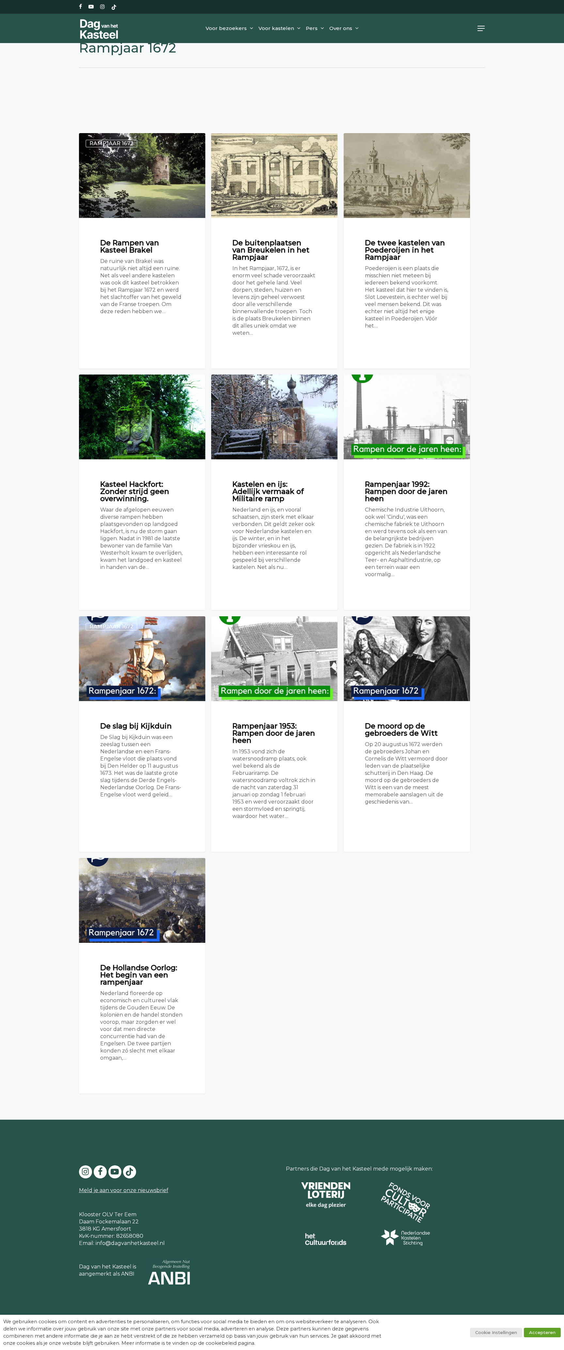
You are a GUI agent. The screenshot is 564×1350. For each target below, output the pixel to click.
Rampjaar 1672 (111, 143)
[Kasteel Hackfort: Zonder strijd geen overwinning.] (142, 492)
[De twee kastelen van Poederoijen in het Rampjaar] (407, 251)
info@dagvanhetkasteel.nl (130, 1243)
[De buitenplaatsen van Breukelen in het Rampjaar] (274, 250)
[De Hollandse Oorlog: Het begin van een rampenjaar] (142, 975)
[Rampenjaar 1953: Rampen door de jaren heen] (274, 733)
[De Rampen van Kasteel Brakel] (142, 250)
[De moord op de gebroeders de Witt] (407, 733)
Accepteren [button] (542, 1332)
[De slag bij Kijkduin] (142, 733)
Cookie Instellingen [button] (496, 1332)
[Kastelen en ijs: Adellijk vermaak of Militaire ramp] (274, 492)
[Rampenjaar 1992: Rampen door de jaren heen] (407, 492)
